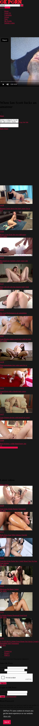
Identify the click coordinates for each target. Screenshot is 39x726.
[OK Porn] (11, 3)
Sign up (3, 683)
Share (2, 116)
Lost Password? (11, 696)
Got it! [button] (7, 722)
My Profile (8, 21)
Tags (6, 19)
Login (2, 7)
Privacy (7, 653)
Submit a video (9, 23)
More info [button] (7, 716)
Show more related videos (9, 448)
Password (3, 672)
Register (7, 7)
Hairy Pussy (4, 129)
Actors (6, 17)
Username (3, 668)
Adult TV (7, 13)
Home (6, 11)
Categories (8, 15)
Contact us (8, 651)
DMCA (7, 655)
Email (2, 670)
